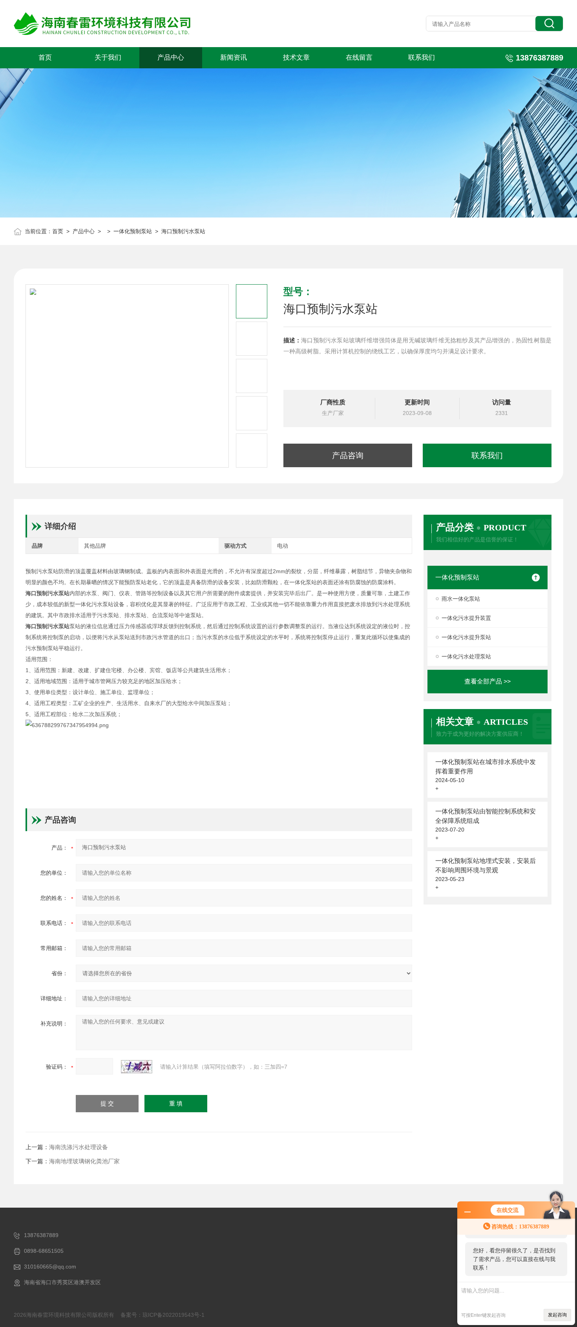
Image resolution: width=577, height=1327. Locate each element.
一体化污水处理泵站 (466, 656)
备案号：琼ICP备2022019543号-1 (163, 1315)
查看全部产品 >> (487, 681)
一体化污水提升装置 (466, 618)
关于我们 (108, 57)
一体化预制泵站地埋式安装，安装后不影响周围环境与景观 (485, 865)
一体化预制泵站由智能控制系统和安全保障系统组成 (485, 816)
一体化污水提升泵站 (466, 637)
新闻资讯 (233, 57)
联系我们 (421, 57)
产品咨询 (347, 455)
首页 (45, 57)
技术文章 (296, 57)
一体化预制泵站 (132, 231)
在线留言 (359, 57)
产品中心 (170, 57)
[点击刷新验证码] (136, 1066)
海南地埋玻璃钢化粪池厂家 (84, 1161)
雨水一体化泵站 (461, 599)
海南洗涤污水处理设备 (78, 1147)
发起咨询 (557, 1315)
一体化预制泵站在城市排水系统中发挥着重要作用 (485, 767)
